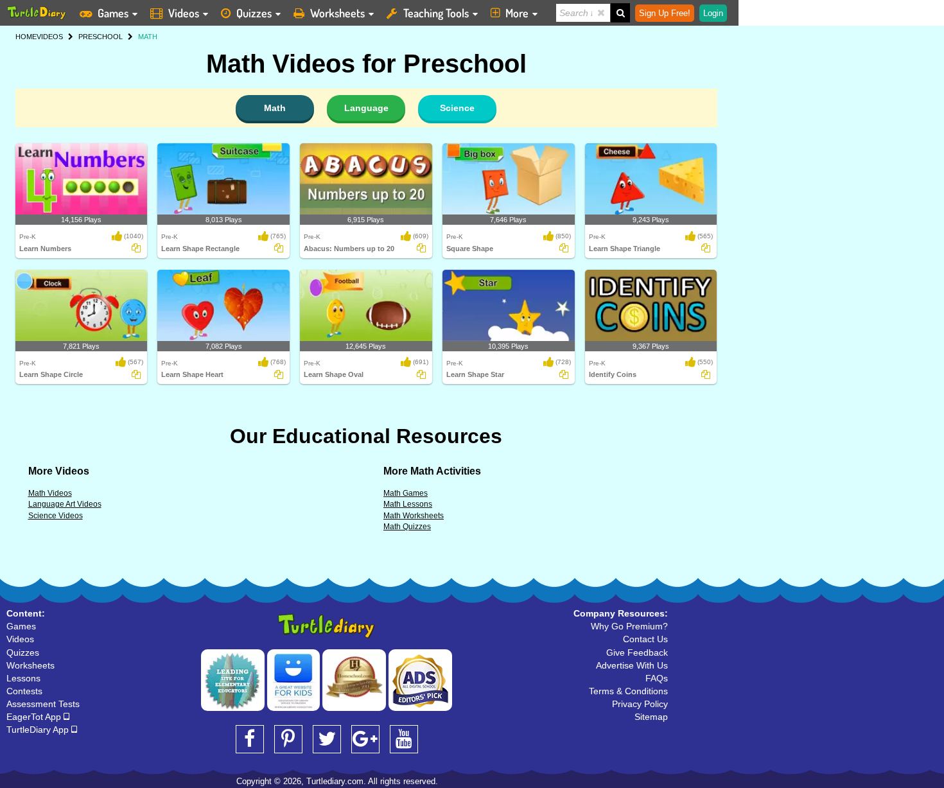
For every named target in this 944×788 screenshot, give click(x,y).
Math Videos (50, 493)
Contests (24, 691)
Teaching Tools (436, 13)
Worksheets (337, 13)
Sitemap (651, 717)
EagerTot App (35, 717)
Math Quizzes (407, 526)
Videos (184, 13)
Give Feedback (637, 652)
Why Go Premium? (629, 626)
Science (457, 108)
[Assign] (136, 247)
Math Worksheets (413, 515)
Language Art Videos (64, 504)
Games (113, 13)
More (517, 13)
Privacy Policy (640, 704)
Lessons (23, 678)
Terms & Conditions (628, 691)
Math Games (405, 493)
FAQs (656, 678)
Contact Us (645, 639)
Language (366, 108)
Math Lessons (407, 504)
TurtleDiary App (38, 729)
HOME (26, 36)
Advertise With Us (632, 665)
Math (275, 108)
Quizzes (254, 13)
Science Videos (55, 515)
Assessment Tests (43, 704)
